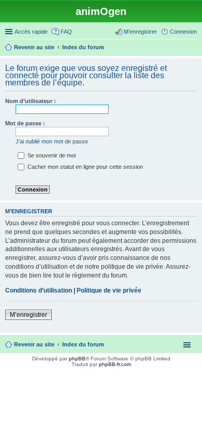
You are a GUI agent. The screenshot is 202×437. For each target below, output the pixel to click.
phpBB (77, 358)
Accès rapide (31, 31)
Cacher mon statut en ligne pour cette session (84, 167)
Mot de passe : (25, 123)
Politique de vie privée (109, 290)
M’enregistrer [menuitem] (140, 31)
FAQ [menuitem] (66, 31)
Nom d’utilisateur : (30, 101)
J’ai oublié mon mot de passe (52, 141)
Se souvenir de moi (51, 155)
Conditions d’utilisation (38, 290)
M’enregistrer (28, 314)
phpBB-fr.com (115, 364)
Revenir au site (34, 344)
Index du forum (83, 344)
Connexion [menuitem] (183, 31)
